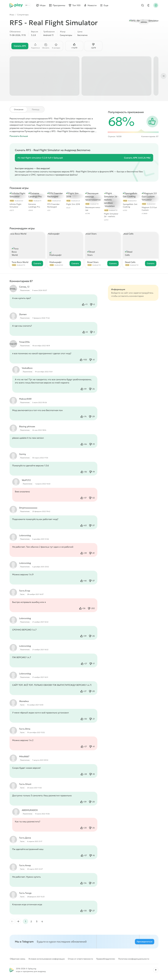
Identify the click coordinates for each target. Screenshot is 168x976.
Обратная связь (17, 959)
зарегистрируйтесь (143, 292)
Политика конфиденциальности (133, 959)
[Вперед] (163, 76)
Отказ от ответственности (80, 959)
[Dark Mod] (148, 5)
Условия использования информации (46, 959)
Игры (12, 14)
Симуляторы (23, 14)
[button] (155, 970)
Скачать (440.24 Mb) (137, 157)
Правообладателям (105, 959)
